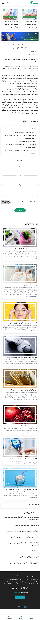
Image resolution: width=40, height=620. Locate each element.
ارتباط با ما (25, 576)
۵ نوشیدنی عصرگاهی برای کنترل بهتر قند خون (24, 249)
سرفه (24, 121)
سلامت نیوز (30, 3)
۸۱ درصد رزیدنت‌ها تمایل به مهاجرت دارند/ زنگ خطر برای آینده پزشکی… (10, 24)
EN (8, 3)
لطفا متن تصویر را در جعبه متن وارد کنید (28, 201)
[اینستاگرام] (21, 588)
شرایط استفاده (9, 576)
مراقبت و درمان (31, 54)
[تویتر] (18, 588)
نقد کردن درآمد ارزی (34, 504)
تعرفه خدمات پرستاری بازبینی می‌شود (27, 525)
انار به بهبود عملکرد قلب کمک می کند (26, 426)
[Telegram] (17, 48)
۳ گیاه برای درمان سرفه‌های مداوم (25, 132)
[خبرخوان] (16, 588)
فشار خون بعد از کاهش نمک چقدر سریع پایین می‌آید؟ (21, 357)
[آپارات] (27, 588)
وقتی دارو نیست (34, 551)
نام (20, 166)
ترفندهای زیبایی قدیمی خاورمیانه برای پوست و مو (22, 323)
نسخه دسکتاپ (20, 597)
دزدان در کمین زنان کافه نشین (29, 557)
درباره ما (32, 576)
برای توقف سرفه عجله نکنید (27, 141)
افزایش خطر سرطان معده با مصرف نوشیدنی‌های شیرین (21, 489)
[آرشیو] (13, 588)
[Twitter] (22, 48)
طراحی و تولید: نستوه (19, 606)
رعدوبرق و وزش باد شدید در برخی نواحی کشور (24, 563)
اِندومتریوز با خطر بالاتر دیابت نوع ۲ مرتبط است (23, 459)
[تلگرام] (24, 588)
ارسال (20, 210)
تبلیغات (18, 576)
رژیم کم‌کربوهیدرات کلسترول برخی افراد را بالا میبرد (23, 531)
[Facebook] (26, 48)
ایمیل (20, 175)
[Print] (13, 48)
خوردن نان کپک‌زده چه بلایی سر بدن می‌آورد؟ (24, 390)
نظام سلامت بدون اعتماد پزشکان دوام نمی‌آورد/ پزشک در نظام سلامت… (30, 24)
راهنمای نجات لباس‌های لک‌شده (28, 285)
